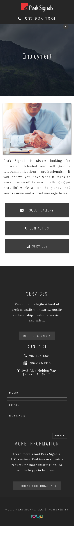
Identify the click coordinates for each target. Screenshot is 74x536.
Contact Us (39, 228)
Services (40, 246)
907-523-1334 (40, 18)
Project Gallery (40, 210)
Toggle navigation (11, 5)
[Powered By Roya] (37, 515)
